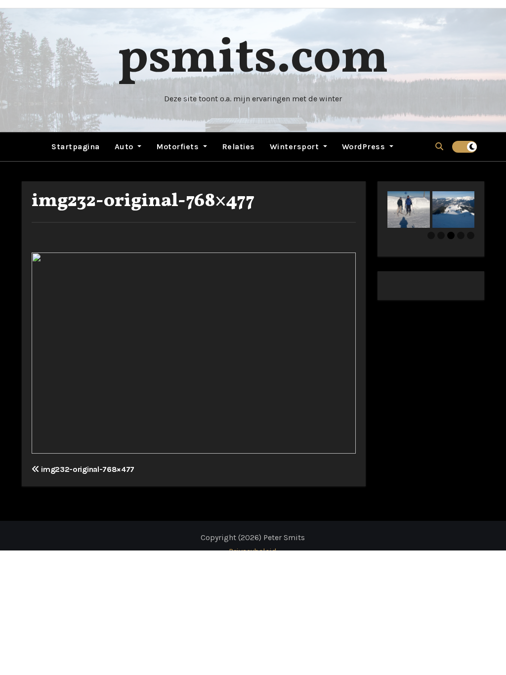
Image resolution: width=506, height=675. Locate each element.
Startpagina (75, 146)
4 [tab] (460, 235)
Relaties (238, 146)
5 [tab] (470, 235)
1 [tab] (431, 235)
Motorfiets (178, 146)
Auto (125, 146)
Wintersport (295, 146)
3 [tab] (451, 235)
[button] (439, 146)
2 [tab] (441, 235)
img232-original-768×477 (143, 201)
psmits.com (253, 59)
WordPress (364, 146)
